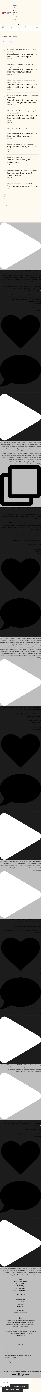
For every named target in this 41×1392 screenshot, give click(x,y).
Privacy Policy (12, 1357)
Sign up (11, 1362)
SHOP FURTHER (12, 1389)
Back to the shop (19, 1386)
